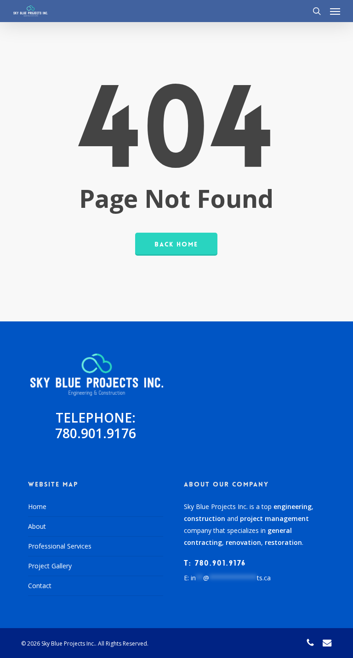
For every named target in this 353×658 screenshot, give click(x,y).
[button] (335, 11)
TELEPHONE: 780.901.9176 (95, 425)
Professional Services (59, 546)
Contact (39, 585)
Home (37, 506)
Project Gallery (50, 565)
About (37, 526)
